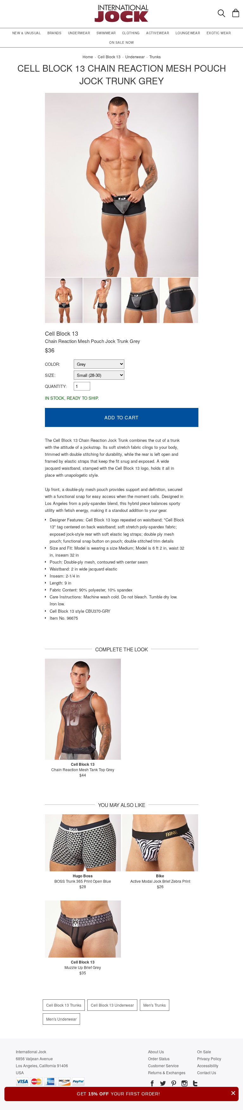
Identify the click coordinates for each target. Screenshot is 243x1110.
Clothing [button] (131, 33)
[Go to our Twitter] (162, 1084)
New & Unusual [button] (26, 33)
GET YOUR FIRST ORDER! (156, 1093)
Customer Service (163, 1065)
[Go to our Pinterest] (173, 1084)
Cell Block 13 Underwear (112, 1005)
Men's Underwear (61, 1019)
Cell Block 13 (61, 333)
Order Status (159, 1058)
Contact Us (206, 1072)
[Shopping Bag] (236, 13)
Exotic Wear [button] (219, 33)
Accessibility (207, 1065)
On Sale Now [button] (121, 42)
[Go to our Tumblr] (194, 1084)
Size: (50, 375)
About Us (156, 1051)
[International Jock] (121, 6)
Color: (52, 364)
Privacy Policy (209, 1058)
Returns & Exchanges (166, 1072)
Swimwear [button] (106, 33)
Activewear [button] (157, 33)
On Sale (204, 1051)
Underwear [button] (79, 33)
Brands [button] (54, 33)
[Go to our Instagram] (183, 1084)
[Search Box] (221, 13)
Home (88, 56)
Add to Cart (121, 417)
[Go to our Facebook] (152, 1084)
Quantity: (56, 386)
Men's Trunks (154, 1005)
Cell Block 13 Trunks (63, 1005)
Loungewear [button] (188, 33)
